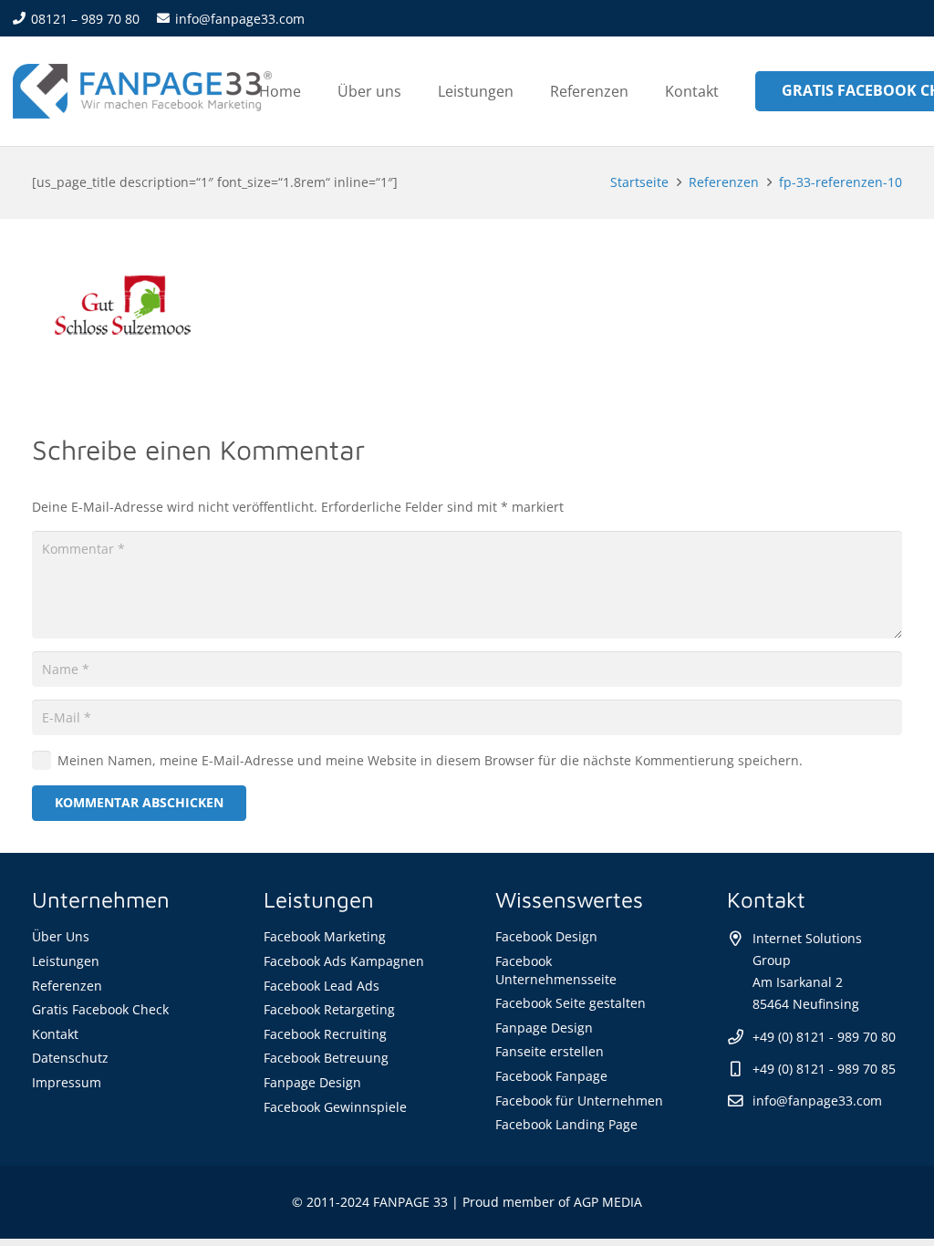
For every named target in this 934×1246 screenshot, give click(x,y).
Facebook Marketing (325, 936)
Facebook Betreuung (326, 1057)
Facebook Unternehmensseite (556, 970)
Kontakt (55, 1034)
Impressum (66, 1082)
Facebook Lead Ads (321, 985)
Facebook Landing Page (566, 1124)
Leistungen (65, 961)
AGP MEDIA (608, 1201)
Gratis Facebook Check (100, 1009)
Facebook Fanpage (551, 1076)
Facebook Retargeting (329, 1009)
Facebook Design (546, 936)
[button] (527, 90)
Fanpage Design (312, 1082)
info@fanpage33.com (817, 1100)
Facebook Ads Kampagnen (344, 961)
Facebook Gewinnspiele (335, 1107)
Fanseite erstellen (549, 1051)
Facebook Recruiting (325, 1034)
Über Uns (60, 936)
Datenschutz (70, 1057)
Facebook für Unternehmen (579, 1100)
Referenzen (67, 985)
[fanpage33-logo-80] (142, 91)
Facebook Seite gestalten (570, 1003)
